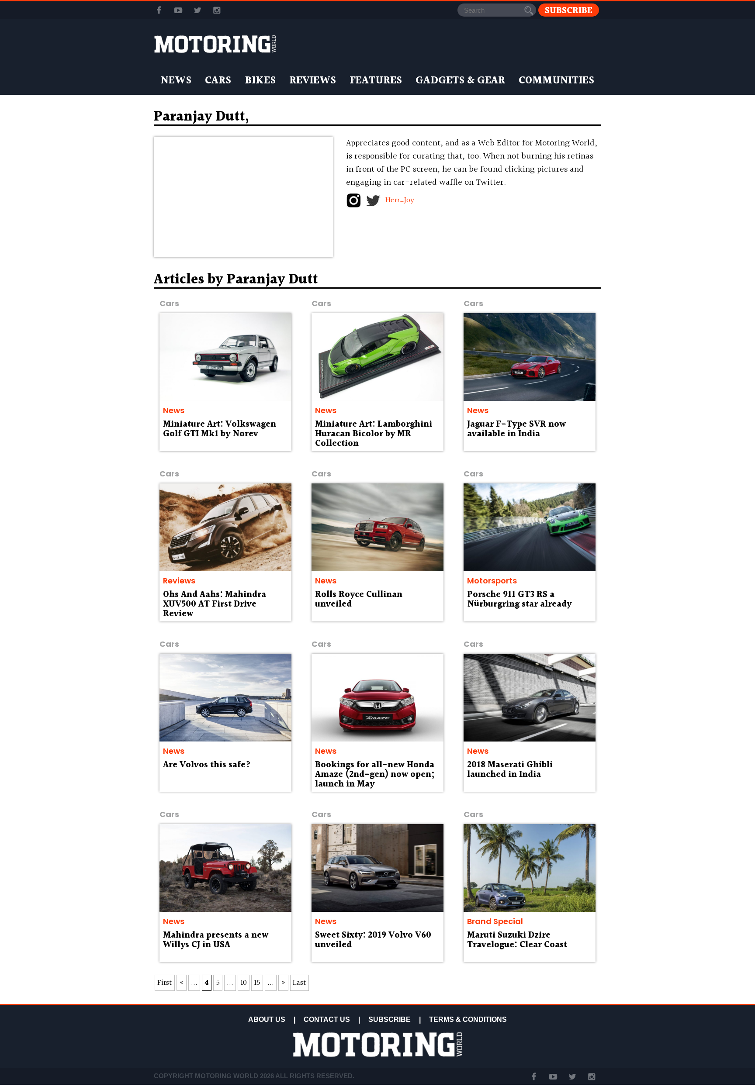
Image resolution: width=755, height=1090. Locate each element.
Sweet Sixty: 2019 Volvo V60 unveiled (373, 940)
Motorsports (492, 580)
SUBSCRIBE (389, 1019)
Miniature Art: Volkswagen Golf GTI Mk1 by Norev (219, 429)
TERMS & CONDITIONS (468, 1019)
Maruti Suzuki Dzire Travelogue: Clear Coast (517, 940)
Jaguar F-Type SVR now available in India (516, 429)
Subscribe (568, 10)
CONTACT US (327, 1019)
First (164, 982)
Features (376, 80)
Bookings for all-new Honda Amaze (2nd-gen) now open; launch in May (375, 774)
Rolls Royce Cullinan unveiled (358, 599)
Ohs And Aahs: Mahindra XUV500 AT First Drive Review (214, 604)
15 (257, 982)
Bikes (260, 80)
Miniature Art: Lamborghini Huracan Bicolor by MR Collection (373, 434)
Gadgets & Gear (460, 80)
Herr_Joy (399, 200)
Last (299, 982)
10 (243, 982)
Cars (218, 80)
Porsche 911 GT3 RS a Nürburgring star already (519, 599)
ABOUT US (266, 1019)
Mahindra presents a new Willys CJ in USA (215, 940)
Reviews (312, 80)
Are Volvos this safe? (207, 765)
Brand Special (495, 921)
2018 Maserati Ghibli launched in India (510, 770)
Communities (556, 80)
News (176, 80)
